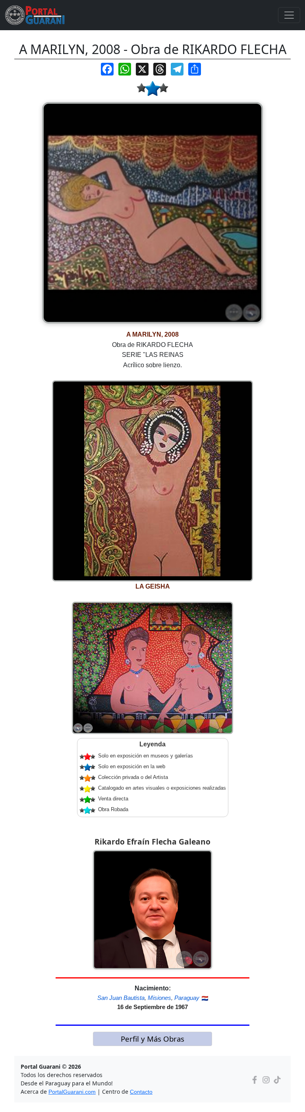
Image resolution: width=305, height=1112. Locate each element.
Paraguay (186, 997)
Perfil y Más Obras (152, 1039)
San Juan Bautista (121, 997)
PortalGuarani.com (72, 1092)
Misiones (159, 997)
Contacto (141, 1092)
